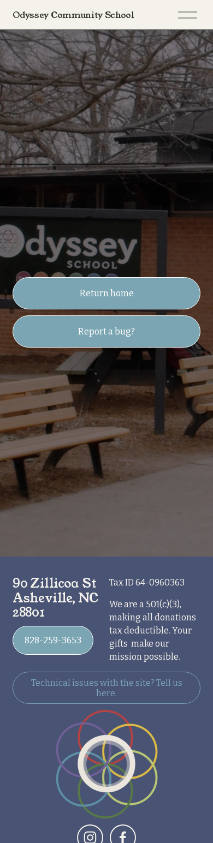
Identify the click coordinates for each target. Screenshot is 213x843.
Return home (107, 293)
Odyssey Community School (73, 15)
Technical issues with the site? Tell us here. (106, 688)
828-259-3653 (53, 640)
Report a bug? (106, 331)
